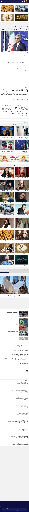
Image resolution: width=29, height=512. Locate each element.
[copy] (26, 120)
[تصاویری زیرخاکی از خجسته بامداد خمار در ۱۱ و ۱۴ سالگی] (7, 197)
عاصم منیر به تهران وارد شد (25, 404)
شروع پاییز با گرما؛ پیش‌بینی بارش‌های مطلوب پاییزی (23, 413)
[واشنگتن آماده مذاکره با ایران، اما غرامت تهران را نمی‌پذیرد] (7, 131)
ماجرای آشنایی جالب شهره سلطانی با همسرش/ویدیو (23, 392)
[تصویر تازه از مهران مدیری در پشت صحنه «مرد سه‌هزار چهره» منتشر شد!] (22, 235)
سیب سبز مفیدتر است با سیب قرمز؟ (24, 419)
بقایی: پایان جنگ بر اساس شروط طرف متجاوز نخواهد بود (23, 407)
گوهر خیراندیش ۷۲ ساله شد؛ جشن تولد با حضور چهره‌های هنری (22, 190)
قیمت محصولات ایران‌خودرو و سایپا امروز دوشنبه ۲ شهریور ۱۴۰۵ (22, 420)
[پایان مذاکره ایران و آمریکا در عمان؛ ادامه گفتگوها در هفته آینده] (7, 145)
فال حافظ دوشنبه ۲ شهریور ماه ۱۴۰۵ (24, 253)
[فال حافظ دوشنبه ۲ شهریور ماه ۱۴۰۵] (7, 17)
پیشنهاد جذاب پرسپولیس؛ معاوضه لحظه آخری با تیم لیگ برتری (22, 443)
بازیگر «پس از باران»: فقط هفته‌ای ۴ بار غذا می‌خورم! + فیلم (22, 349)
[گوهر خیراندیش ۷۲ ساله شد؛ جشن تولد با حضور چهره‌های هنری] (22, 185)
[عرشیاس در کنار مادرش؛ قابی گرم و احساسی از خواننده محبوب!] (22, 197)
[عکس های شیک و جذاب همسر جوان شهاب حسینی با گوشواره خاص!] (7, 185)
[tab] (14, 296)
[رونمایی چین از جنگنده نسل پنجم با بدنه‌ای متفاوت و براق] (21, 8)
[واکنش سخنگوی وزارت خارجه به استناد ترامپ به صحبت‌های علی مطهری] (22, 131)
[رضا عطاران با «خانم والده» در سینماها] (22, 223)
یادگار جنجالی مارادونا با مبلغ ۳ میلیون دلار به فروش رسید (12, 312)
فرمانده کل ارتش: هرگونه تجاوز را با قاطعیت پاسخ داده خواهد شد (22, 383)
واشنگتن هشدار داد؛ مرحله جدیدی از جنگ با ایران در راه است (21, 353)
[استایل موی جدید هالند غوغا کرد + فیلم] (7, 260)
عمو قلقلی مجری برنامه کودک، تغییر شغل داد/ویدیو (23, 430)
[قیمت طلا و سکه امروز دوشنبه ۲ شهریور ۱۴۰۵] (7, 8)
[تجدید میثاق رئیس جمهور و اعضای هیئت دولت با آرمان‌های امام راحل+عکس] (14, 285)
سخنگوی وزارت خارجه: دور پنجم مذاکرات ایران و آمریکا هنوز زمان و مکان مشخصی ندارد (21, 152)
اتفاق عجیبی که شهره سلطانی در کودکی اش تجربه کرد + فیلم (22, 397)
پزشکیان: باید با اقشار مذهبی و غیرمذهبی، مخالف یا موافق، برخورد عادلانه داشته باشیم (20, 390)
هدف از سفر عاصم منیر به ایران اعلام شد (24, 400)
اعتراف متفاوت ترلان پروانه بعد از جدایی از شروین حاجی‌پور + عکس (21, 350)
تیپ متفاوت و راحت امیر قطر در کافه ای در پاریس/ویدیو (13, 337)
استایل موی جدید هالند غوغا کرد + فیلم (10, 265)
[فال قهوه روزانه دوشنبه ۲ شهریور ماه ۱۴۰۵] (7, 248)
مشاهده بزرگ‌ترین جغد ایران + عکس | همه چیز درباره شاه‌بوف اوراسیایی (21, 414)
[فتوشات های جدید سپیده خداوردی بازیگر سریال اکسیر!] (7, 172)
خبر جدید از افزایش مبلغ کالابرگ (25, 391)
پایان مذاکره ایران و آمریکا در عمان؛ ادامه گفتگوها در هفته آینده (7, 151)
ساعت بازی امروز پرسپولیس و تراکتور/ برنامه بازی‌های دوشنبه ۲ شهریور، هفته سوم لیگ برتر (20, 444)
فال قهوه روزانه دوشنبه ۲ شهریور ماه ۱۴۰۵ (10, 253)
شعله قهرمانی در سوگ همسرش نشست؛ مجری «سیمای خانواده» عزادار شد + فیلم (19, 345)
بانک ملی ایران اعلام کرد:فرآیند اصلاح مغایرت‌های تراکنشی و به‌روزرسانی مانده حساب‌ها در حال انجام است (18, 431)
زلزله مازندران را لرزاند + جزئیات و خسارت (24, 389)
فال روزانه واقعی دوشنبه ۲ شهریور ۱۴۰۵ (24, 265)
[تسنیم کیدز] (14, 159)
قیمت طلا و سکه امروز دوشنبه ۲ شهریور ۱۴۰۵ (9, 240)
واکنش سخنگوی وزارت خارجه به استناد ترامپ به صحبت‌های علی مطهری (22, 138)
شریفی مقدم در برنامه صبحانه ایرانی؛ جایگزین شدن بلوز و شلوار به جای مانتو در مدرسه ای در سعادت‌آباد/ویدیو (16, 358)
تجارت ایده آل (26, 371)
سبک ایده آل (27, 369)
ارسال (4, 272)
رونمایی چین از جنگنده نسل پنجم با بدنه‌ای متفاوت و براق (8, 214)
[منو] (2, 1)
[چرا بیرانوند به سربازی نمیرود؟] (23, 321)
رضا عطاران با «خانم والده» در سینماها (24, 228)
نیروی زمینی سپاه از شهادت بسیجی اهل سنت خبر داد (23, 384)
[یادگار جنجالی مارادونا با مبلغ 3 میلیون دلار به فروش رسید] (23, 314)
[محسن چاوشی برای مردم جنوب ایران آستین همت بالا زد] (22, 209)
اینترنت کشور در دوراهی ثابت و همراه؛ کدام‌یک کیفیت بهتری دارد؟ (22, 442)
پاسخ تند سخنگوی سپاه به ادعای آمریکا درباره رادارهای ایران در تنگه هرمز (21, 427)
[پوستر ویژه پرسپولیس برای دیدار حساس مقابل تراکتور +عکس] (23, 327)
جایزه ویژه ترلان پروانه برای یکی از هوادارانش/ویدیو (23, 438)
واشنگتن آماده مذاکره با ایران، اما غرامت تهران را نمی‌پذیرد (7, 137)
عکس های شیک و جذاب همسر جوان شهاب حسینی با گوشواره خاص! (7, 190)
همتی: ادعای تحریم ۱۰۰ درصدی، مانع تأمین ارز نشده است (23, 415)
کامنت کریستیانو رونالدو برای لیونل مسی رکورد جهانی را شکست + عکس (21, 437)
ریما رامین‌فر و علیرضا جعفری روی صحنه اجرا (10, 228)
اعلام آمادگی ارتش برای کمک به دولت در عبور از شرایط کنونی (22, 412)
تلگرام (25, 506)
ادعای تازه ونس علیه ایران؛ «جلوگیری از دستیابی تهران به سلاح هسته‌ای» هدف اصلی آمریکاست (19, 436)
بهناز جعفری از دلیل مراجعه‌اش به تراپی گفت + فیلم (22, 360)
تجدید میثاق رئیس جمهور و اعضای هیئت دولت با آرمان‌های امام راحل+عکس (14, 295)
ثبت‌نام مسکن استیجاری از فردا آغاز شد (24, 406)
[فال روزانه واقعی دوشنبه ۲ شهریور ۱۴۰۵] (22, 260)
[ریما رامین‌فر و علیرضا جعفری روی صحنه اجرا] (7, 223)
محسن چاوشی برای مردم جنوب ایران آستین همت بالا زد (23, 214)
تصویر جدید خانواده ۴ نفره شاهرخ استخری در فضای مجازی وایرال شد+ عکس (20, 354)
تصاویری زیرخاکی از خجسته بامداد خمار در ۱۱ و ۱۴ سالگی (8, 202)
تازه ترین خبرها (26, 372)
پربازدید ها (26, 341)
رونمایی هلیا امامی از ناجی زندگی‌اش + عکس (23, 346)
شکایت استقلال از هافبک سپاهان (25, 428)
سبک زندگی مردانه (26, 370)
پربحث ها (2, 341)
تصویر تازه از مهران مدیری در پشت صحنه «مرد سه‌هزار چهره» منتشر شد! (22, 241)
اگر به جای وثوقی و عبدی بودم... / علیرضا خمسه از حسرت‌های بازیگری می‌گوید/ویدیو (20, 405)
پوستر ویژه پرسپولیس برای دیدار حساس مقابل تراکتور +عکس (12, 325)
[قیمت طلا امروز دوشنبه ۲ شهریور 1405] (21, 17)
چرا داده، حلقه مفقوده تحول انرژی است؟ (24, 385)
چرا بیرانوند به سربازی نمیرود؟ (15, 318)
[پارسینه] (24, 1)
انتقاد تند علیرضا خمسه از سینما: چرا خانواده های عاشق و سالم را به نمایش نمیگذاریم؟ (22, 178)
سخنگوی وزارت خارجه (26, 122)
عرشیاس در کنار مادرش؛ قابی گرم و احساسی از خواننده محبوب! (22, 202)
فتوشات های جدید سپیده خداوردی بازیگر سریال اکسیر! (9, 177)
